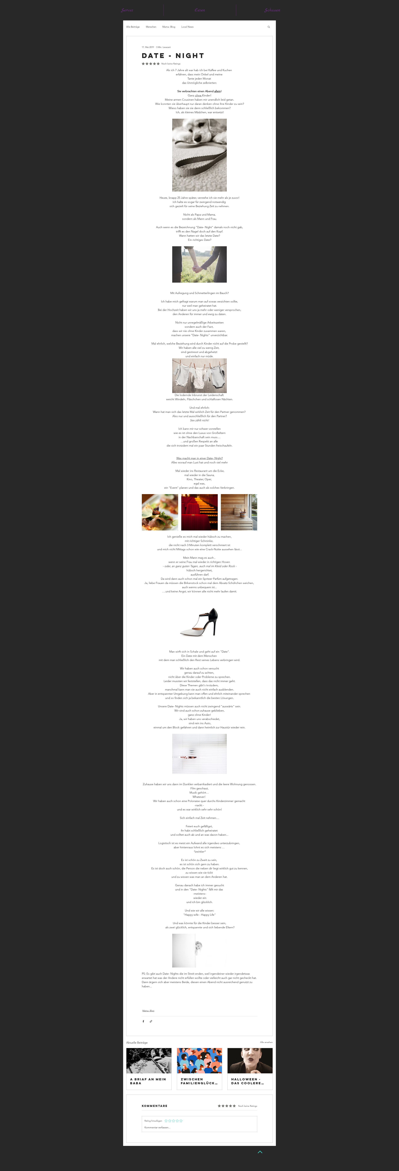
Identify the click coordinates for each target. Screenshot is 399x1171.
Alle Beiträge (133, 26)
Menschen (151, 26)
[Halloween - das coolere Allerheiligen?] (250, 1060)
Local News (187, 26)
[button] (268, 26)
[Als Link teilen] (150, 1021)
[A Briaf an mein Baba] (148, 1060)
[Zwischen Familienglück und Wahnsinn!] (199, 1060)
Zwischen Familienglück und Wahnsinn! (198, 1081)
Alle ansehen (266, 1042)
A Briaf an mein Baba (148, 1081)
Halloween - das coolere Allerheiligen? (249, 1081)
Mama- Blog (168, 26)
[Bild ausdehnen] (160, 512)
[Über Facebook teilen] (143, 1021)
